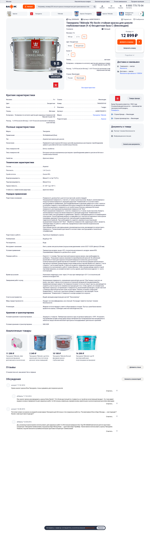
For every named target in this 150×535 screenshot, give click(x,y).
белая (70, 46)
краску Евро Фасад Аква (53, 426)
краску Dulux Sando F (47, 399)
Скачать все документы (131, 144)
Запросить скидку (129, 48)
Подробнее (128, 55)
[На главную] (11, 6)
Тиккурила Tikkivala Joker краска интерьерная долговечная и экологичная (15, 358)
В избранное (140, 19)
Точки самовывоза (120, 1)
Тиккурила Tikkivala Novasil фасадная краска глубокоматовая (62, 358)
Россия (70, 78)
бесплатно (123, 68)
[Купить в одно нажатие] (139, 42)
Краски (103, 119)
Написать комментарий (132, 379)
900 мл (70, 37)
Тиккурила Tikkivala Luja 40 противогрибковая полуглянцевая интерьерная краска (85, 358)
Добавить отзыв (135, 367)
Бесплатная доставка (102, 1)
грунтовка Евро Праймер (71, 426)
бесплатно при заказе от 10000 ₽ (131, 73)
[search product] (94, 7)
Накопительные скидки (83, 1)
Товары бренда (134, 98)
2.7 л (77, 37)
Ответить (109, 391)
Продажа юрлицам (137, 1)
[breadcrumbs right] (141, 14)
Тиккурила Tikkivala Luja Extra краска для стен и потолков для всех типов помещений (39, 358)
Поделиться (127, 19)
